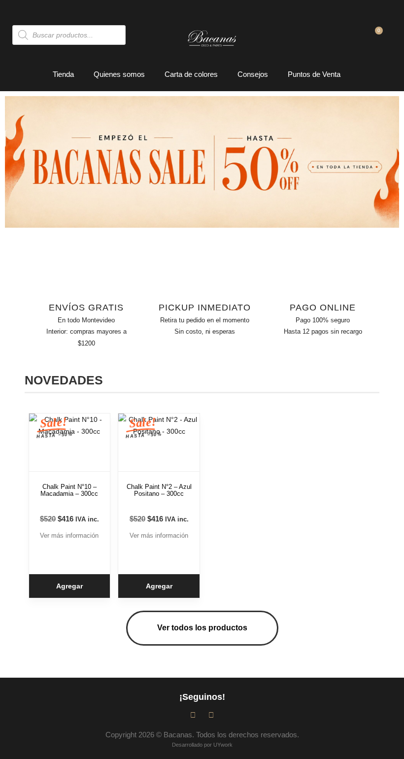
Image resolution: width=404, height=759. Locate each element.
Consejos (252, 74)
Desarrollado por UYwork (202, 745)
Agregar (69, 586)
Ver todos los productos (202, 627)
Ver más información (69, 535)
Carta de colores (191, 74)
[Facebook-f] (193, 715)
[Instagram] (211, 715)
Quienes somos (119, 74)
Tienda (63, 74)
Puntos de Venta (314, 74)
